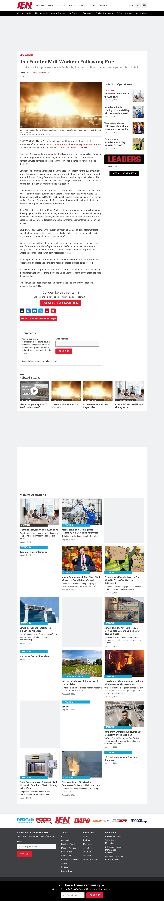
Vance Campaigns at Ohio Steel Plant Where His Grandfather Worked (116, 126)
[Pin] (47, 311)
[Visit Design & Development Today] (25, 820)
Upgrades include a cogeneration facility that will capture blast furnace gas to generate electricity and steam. (123, 690)
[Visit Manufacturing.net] (120, 820)
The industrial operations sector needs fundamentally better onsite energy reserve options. (123, 640)
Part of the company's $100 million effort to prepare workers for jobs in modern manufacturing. (38, 637)
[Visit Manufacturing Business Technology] (138, 820)
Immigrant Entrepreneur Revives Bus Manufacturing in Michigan (123, 733)
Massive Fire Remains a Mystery (64, 406)
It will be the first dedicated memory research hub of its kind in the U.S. (82, 689)
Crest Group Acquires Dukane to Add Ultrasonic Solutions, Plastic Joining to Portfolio (38, 785)
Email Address (62, 339)
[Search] (138, 5)
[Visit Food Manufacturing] (44, 820)
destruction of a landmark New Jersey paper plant (69, 144)
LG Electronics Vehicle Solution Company (120, 758)
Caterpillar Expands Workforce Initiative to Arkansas (35, 629)
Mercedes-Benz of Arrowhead (35, 656)
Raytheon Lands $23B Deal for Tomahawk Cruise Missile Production (81, 784)
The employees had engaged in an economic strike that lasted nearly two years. (123, 588)
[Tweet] (40, 311)
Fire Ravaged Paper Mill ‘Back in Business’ (33, 406)
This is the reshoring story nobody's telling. (80, 536)
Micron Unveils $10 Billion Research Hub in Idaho (80, 683)
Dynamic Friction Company (33, 552)
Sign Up (24, 854)
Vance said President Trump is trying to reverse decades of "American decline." (79, 585)
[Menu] (144, 5)
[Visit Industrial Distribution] (101, 820)
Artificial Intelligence (73, 677)
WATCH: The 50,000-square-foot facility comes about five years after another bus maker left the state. (122, 741)
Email (19, 842)
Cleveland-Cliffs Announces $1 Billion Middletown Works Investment (123, 683)
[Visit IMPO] (82, 820)
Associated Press (41, 73)
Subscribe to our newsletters (60, 303)
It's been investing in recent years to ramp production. (80, 790)
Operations (26, 55)
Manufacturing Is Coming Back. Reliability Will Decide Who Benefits (117, 110)
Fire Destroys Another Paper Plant (95, 406)
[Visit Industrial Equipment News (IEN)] (62, 820)
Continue (95, 895)
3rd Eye (66, 706)
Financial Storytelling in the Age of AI (116, 95)
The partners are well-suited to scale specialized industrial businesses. (36, 793)
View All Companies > (124, 173)
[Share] (28, 311)
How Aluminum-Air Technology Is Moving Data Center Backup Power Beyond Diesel (122, 631)
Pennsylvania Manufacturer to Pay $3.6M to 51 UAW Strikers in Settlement (115, 142)
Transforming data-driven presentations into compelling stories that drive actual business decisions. (39, 536)
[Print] (22, 311)
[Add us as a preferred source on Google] (53, 311)
